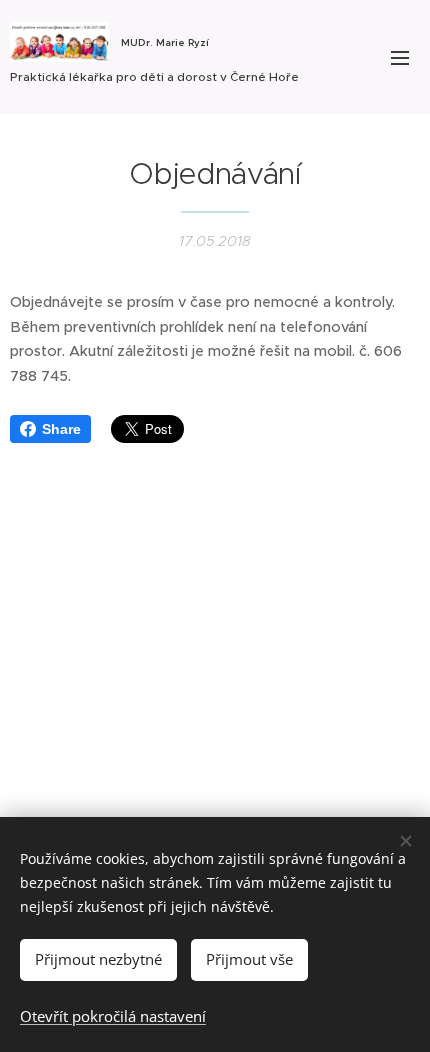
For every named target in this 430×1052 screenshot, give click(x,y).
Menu (400, 57)
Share (61, 429)
